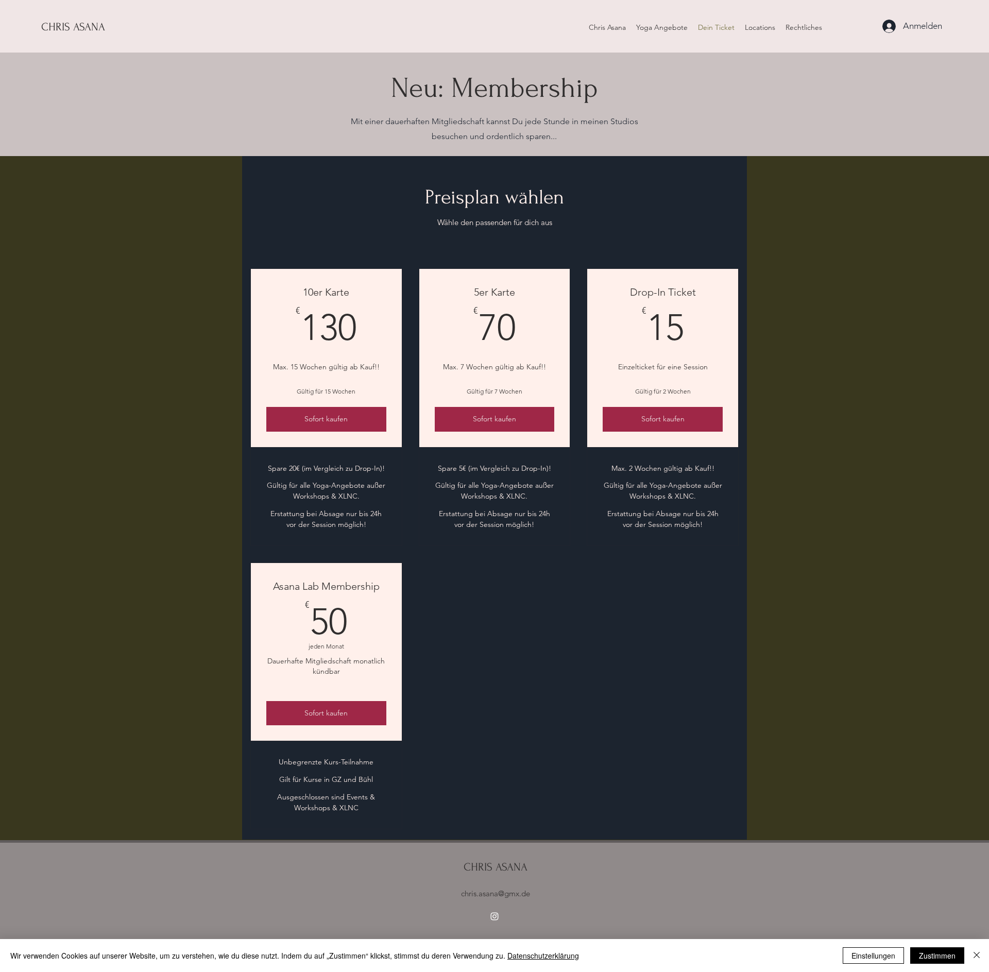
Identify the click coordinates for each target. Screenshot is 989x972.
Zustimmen (937, 955)
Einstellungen (873, 955)
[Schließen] (976, 955)
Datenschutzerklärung (543, 955)
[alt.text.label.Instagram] (494, 916)
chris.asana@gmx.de (495, 893)
